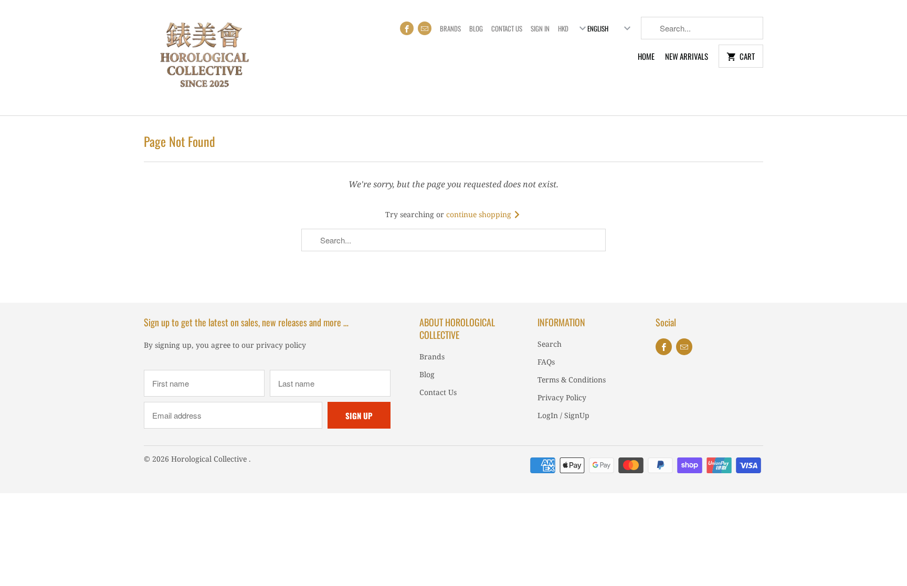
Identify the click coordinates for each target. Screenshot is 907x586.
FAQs (546, 362)
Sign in (540, 28)
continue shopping (479, 214)
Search (549, 344)
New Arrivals (686, 56)
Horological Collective (210, 459)
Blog (476, 28)
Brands (450, 28)
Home (646, 56)
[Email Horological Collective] (424, 28)
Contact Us (506, 28)
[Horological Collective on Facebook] (407, 28)
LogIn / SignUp (563, 415)
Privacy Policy (561, 397)
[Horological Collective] (204, 58)
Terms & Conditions (571, 380)
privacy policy (281, 345)
